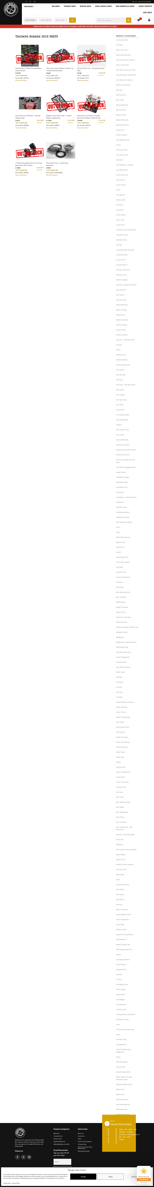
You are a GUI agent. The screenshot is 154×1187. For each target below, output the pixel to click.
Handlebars (120, 492)
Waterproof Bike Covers (124, 1084)
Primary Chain (121, 787)
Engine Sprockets (122, 320)
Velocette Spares (122, 1062)
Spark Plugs (120, 924)
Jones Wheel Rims (122, 557)
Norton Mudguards (123, 657)
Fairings (119, 345)
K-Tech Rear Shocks (123, 562)
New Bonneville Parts (123, 652)
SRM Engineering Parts (124, 949)
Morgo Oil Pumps (122, 607)
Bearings (119, 90)
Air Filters (119, 45)
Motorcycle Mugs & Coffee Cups (127, 627)
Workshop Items (121, 1109)
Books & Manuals (122, 120)
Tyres (118, 1034)
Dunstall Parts (121, 290)
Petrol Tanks (120, 752)
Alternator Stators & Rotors (125, 60)
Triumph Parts (58, 1136)
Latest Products (145, 6)
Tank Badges (120, 999)
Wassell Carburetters (123, 1072)
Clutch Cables (121, 215)
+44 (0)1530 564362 (141, 2)
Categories (28, 6)
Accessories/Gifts (122, 40)
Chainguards (120, 195)
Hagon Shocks (121, 472)
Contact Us (81, 1136)
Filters (118, 350)
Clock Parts (120, 210)
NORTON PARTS (85, 6)
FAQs (79, 1139)
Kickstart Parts (121, 572)
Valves (118, 1057)
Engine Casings (121, 310)
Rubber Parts (120, 860)
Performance (120, 732)
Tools (118, 1024)
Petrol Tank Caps (122, 737)
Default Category (122, 280)
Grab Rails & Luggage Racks (125, 467)
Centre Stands (121, 185)
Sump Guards (121, 964)
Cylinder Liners (121, 275)
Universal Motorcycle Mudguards (123, 1050)
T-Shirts (119, 979)
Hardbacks (120, 502)
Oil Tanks (119, 692)
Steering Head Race (123, 960)
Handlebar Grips (122, 482)
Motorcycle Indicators (123, 617)
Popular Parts (121, 767)
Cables (118, 145)
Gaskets (119, 425)
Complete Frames (122, 235)
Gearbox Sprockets (122, 445)
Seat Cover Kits (121, 869)
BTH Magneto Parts (122, 140)
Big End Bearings (122, 105)
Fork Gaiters (120, 370)
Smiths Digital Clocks (123, 914)
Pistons (118, 762)
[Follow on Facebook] (26, 1)
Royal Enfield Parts (59, 1141)
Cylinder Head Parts (123, 270)
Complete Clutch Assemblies (126, 230)
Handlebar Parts (121, 487)
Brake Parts (120, 130)
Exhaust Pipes (121, 330)
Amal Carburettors (122, 65)
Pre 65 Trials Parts (122, 782)
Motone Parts (120, 612)
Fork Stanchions (121, 400)
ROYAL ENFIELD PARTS (103, 6)
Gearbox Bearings (122, 440)
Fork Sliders (120, 390)
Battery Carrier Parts (123, 85)
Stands (118, 954)
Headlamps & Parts (122, 517)
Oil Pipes (119, 677)
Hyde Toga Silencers (123, 537)
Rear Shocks (120, 817)
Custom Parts (120, 260)
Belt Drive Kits (121, 95)
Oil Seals (119, 687)
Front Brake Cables (122, 415)
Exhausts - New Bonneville (125, 340)
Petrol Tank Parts (122, 747)
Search (72, 20)
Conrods (119, 245)
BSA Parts (57, 1133)
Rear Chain (120, 797)
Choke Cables (121, 200)
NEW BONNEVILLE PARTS (125, 6)
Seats (118, 880)
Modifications (121, 602)
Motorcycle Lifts (121, 622)
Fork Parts (119, 380)
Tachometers (120, 994)
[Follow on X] (30, 1)
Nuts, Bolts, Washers (123, 667)
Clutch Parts (120, 220)
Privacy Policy (16, 1183)
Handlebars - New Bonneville (126, 497)
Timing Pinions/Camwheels (125, 1014)
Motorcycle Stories (83, 1151)
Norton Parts (58, 1139)
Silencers (119, 905)
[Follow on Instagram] (34, 1)
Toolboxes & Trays (122, 1019)
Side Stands (120, 899)
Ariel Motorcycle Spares (124, 80)
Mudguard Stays (122, 632)
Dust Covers (120, 295)
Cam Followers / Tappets (124, 165)
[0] (139, 20)
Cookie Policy (7, 1183)
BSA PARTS (56, 6)
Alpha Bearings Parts (123, 55)
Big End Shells (121, 110)
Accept (83, 1177)
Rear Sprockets (121, 822)
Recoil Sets (120, 839)
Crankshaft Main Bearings (125, 250)
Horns (118, 527)
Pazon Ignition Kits (122, 727)
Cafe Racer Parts (122, 150)
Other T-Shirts (121, 712)
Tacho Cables (120, 989)
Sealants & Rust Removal (124, 864)
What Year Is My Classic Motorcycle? (85, 1147)
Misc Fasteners (121, 597)
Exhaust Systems (122, 335)
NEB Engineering (122, 647)
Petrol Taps (120, 757)
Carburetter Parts (122, 175)
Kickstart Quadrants (123, 577)
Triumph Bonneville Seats (125, 1029)
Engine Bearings (121, 305)
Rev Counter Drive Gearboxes (126, 850)
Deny (111, 1177)
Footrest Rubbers (122, 360)
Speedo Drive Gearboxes (124, 935)
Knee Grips (120, 587)
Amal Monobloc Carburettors (126, 75)
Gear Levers (120, 435)
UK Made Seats (121, 1039)
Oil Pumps (119, 682)
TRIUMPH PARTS (70, 6)
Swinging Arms (121, 969)
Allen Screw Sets (122, 50)
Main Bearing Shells (123, 592)
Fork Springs (120, 395)
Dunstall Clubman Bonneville (126, 285)
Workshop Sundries (123, 1114)
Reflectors (119, 844)
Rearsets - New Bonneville (125, 835)
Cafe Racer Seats (122, 155)
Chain (118, 190)
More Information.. (28, 74)
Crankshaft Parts (122, 255)
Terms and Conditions (85, 1141)
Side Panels (120, 889)
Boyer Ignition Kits (122, 125)
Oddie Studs (120, 672)
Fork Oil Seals (121, 375)
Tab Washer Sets (122, 985)
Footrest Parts (121, 355)
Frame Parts (120, 410)
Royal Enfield (120, 855)
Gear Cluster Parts (122, 430)
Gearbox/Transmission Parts (126, 450)
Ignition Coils (120, 542)
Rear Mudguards (122, 812)
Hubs (118, 532)
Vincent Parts (120, 1067)
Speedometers (121, 939)
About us (81, 1133)
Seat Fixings (120, 875)
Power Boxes (120, 777)
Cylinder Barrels (121, 265)
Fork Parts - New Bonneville (125, 385)
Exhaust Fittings (121, 325)
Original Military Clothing (125, 702)
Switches (119, 974)
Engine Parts (120, 315)
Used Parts (147, 12)
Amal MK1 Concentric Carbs (126, 70)
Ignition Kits (120, 547)
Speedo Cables (121, 930)
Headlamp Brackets (123, 512)
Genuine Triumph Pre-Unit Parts (125, 461)
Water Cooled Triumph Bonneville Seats (124, 1078)
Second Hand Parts (122, 885)
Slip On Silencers (122, 910)
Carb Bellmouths (122, 170)
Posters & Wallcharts (123, 772)
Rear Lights (120, 807)
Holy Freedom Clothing (124, 522)
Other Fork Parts (121, 707)
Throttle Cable (121, 1009)
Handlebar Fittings (122, 477)
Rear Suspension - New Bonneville (124, 828)
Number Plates (121, 662)
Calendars (119, 160)
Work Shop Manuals (123, 1104)
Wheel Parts (120, 1089)
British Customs (121, 135)
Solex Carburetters (122, 919)
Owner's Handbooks (123, 717)
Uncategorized (121, 1044)
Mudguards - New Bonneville (126, 642)
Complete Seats (121, 240)
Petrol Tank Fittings (122, 742)
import (118, 552)
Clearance (119, 205)
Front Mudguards (122, 420)
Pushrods (119, 792)
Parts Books (120, 722)
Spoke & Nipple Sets (123, 944)
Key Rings (119, 567)
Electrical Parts (121, 300)
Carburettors (120, 180)
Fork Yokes (119, 405)
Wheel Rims (120, 1094)
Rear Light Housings (123, 802)
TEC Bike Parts (121, 1004)
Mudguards (120, 637)
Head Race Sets (121, 507)
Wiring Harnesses (122, 1099)
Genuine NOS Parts (123, 455)
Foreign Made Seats (123, 365)
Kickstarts (119, 582)
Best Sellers (120, 100)
